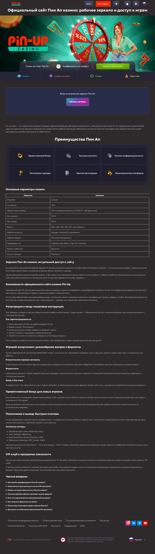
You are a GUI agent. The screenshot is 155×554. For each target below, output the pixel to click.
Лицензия (104, 520)
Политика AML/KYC (38, 526)
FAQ (82, 526)
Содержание (70, 526)
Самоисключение (16, 526)
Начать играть (77, 102)
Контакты (56, 526)
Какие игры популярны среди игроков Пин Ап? (28, 506)
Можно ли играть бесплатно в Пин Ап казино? (27, 490)
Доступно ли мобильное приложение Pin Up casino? (30, 509)
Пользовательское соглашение (81, 520)
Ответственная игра (52, 520)
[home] (16, 4)
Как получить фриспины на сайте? (22, 502)
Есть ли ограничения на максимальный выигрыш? (29, 498)
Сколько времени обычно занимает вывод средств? (30, 494)
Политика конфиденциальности (23, 520)
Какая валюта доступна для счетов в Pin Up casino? (29, 486)
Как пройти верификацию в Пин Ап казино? (26, 482)
